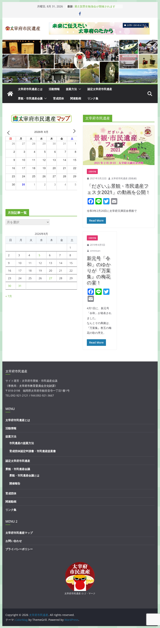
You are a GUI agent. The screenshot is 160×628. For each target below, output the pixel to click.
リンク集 (92, 98)
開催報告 (14, 483)
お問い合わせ (13, 541)
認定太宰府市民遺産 (99, 89)
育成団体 (58, 98)
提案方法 (71, 89)
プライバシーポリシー (19, 549)
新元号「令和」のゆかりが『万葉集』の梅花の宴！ (99, 270)
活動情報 (54, 89)
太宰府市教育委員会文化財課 (37, 386)
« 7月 (8, 296)
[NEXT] (73, 132)
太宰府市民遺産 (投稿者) (124, 178)
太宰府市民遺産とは (30, 89)
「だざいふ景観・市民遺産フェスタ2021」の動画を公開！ (118, 189)
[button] (79, 89)
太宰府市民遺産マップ (19, 532)
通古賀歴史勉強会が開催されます (94, 6)
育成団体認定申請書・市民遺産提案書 (32, 451)
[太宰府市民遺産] (10, 93)
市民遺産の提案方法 (21, 443)
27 (50, 278)
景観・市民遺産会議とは (24, 475)
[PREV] (9, 132)
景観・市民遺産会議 (30, 98)
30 (9, 286)
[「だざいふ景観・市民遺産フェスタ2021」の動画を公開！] (119, 145)
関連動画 (75, 98)
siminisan (95, 250)
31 (19, 286)
